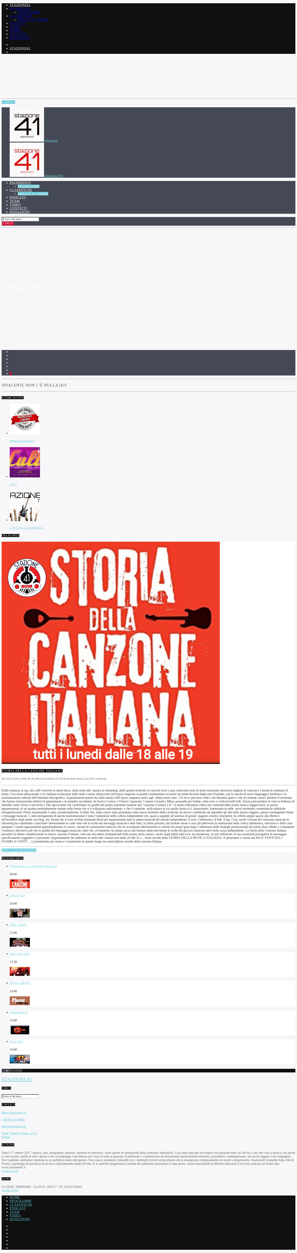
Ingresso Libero (22, 440)
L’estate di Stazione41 (26, 527)
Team (15, 27)
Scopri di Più (10, 1190)
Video (15, 30)
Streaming (51, 140)
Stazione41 (20, 5)
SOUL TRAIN (18, 924)
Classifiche (21, 16)
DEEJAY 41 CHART (33, 19)
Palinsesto (20, 8)
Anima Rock (18, 1012)
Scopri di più (10, 1171)
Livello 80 (17, 895)
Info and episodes (19, 850)
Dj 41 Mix (16, 1041)
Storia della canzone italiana (33, 866)
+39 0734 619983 (13, 1119)
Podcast (18, 23)
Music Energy (20, 983)
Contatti (18, 34)
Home (15, 1197)
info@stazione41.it (14, 1126)
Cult (13, 484)
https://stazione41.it (14, 1112)
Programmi (28, 12)
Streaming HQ (54, 176)
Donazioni (20, 37)
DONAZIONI (20, 1219)
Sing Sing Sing (20, 953)
